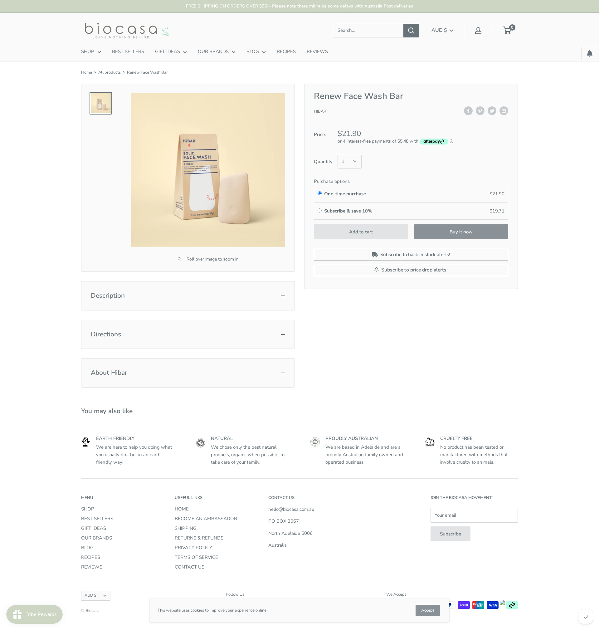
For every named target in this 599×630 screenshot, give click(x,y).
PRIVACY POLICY (193, 548)
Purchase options (332, 181)
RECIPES (286, 51)
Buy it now (461, 232)
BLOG (252, 51)
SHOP (87, 51)
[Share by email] (503, 110)
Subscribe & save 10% (348, 211)
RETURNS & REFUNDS (199, 538)
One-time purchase (345, 194)
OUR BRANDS (213, 51)
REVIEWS (317, 51)
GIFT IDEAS (167, 51)
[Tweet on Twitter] (492, 110)
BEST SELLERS (128, 51)
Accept (427, 610)
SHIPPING (186, 528)
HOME (182, 509)
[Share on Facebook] (468, 110)
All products (109, 72)
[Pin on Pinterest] (480, 110)
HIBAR (320, 111)
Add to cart (361, 232)
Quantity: (324, 161)
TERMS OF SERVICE (196, 557)
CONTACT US (189, 567)
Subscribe (450, 534)
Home (86, 72)
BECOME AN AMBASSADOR (206, 518)
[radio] (320, 194)
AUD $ (90, 595)
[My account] (478, 30)
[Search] (411, 30)
